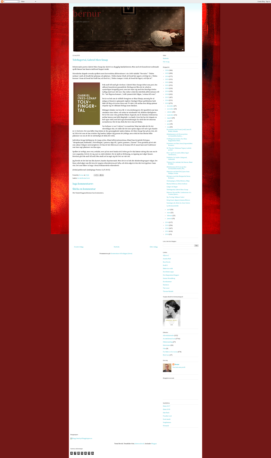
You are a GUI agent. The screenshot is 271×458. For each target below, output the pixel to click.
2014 (167, 222)
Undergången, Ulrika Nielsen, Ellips (178, 181)
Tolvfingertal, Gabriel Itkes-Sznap (177, 189)
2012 (167, 228)
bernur (87, 14)
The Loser (166, 288)
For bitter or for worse (170, 352)
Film (164, 348)
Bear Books (166, 262)
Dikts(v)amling (168, 342)
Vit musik (166, 426)
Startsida (116, 247)
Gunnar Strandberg (169, 278)
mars (169, 212)
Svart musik (166, 419)
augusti (169, 118)
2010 (167, 234)
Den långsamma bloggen (171, 275)
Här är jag (166, 62)
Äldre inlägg (154, 247)
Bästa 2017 (166, 406)
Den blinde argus (168, 272)
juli (168, 121)
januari (169, 218)
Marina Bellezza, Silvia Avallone (177, 184)
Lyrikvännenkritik (172, 206)
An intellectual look (83, 178)
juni (168, 124)
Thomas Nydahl (168, 291)
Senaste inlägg (78, 247)
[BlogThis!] (97, 175)
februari (170, 215)
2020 (167, 88)
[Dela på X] (99, 175)
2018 (167, 94)
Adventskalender (168, 335)
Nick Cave (166, 355)
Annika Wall (167, 259)
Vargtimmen (167, 422)
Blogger (154, 443)
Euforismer (166, 345)
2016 (167, 100)
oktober (169, 112)
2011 (167, 231)
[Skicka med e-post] (95, 175)
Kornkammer (167, 281)
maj (168, 127)
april (168, 209)
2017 (167, 97)
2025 (167, 73)
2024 (167, 76)
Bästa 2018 (166, 409)
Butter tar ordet (168, 268)
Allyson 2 (166, 255)
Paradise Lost (167, 416)
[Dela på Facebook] (101, 175)
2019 (167, 91)
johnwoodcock (139, 443)
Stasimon (166, 285)
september (170, 115)
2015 (167, 103)
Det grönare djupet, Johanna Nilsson (178, 200)
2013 (167, 225)
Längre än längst (172, 187)
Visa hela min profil (179, 367)
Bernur (177, 364)
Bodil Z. (165, 265)
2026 (167, 70)
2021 (167, 85)
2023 (167, 79)
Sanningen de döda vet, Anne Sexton (178, 203)
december (170, 106)
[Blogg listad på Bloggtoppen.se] (81, 438)
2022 (167, 82)
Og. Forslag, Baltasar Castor (175, 197)
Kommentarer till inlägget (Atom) (121, 253)
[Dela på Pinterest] (103, 175)
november (170, 109)
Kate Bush (166, 412)
